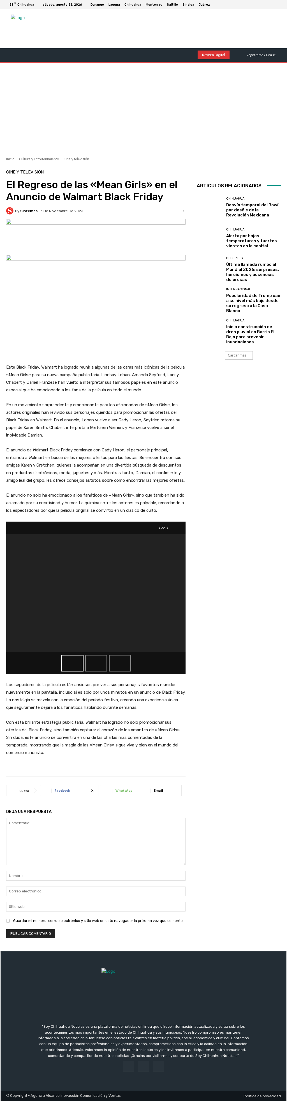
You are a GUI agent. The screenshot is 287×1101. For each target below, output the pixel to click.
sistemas (29, 211)
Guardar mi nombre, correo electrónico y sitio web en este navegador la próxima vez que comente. (98, 921)
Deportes (234, 258)
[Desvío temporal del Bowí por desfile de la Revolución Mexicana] (209, 207)
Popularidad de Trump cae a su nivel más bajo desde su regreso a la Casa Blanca (253, 303)
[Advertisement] (143, 107)
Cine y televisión (76, 159)
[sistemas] (10, 210)
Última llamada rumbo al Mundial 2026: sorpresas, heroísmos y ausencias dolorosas (252, 272)
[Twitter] (278, 4)
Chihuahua (235, 198)
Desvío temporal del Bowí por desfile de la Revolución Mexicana (252, 210)
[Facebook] (265, 4)
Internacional (238, 289)
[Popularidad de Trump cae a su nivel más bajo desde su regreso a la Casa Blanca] (209, 300)
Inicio (10, 159)
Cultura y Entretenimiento (39, 159)
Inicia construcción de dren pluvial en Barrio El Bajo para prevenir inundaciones (250, 334)
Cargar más (237, 355)
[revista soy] (96, 237)
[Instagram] (272, 4)
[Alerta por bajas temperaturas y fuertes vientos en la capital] (209, 238)
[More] (176, 790)
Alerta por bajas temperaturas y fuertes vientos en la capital (251, 240)
